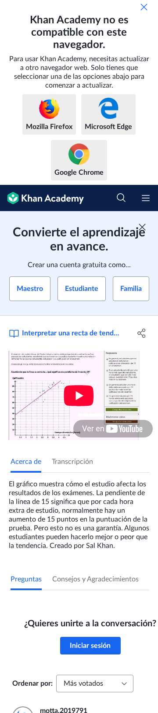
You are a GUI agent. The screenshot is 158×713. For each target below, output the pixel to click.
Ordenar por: (32, 683)
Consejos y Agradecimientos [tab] (95, 579)
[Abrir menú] (145, 198)
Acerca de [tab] (26, 461)
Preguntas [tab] (26, 579)
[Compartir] (141, 333)
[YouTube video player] (79, 395)
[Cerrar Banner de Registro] (142, 227)
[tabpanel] (79, 511)
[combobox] (94, 683)
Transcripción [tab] (72, 461)
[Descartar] (144, 7)
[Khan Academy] (42, 198)
